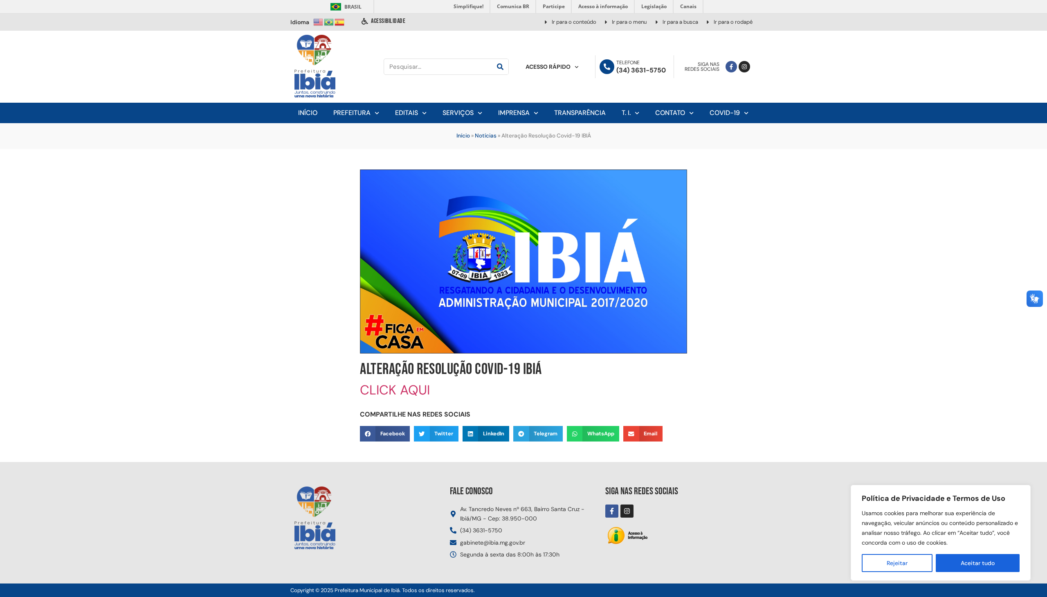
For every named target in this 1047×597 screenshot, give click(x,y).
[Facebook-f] (731, 66)
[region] (941, 533)
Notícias (486, 135)
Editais (406, 112)
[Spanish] (340, 21)
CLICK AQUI (395, 390)
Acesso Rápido (548, 66)
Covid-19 (725, 112)
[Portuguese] (329, 21)
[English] (318, 21)
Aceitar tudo (978, 563)
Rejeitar (897, 563)
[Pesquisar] (500, 66)
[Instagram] (744, 66)
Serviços (458, 112)
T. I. (626, 112)
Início (307, 112)
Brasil (344, 6)
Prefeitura (352, 112)
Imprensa (514, 112)
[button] (385, 434)
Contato (670, 112)
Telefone (628, 62)
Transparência (580, 112)
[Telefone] (607, 66)
